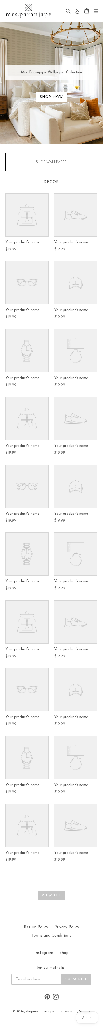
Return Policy (36, 927)
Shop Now (51, 97)
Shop (64, 953)
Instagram (43, 953)
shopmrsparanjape (40, 1011)
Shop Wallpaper (51, 162)
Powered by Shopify (75, 1011)
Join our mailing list (51, 967)
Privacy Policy (66, 927)
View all (52, 895)
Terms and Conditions (51, 936)
